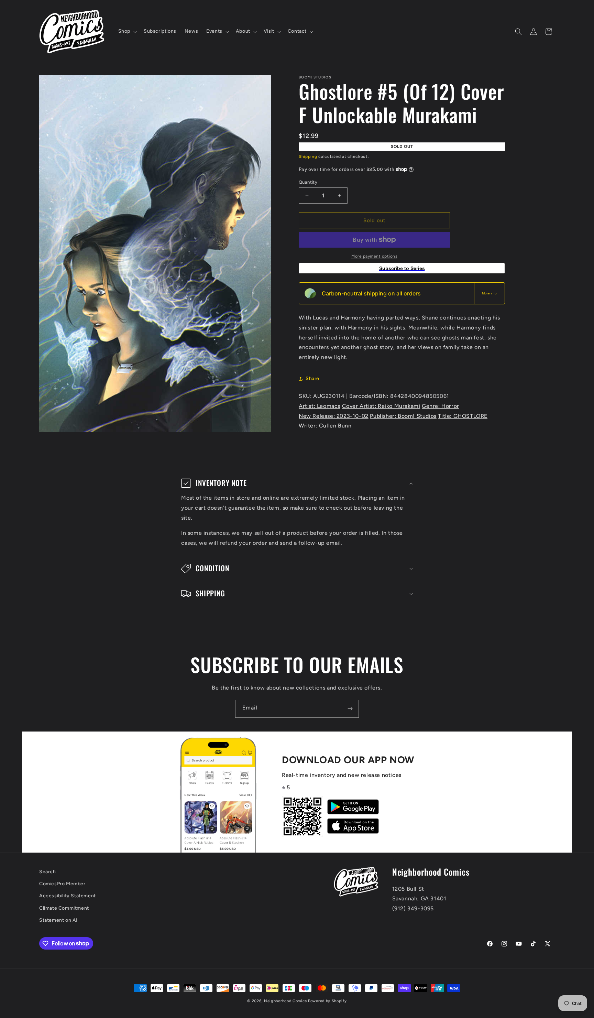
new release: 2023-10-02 (333, 416)
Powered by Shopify (327, 1001)
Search (47, 872)
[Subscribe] (350, 709)
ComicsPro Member (62, 884)
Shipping (308, 156)
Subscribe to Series (402, 268)
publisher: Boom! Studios (403, 416)
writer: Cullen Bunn (325, 425)
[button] (127, 31)
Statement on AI (58, 920)
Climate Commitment (64, 908)
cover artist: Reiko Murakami (381, 406)
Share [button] (312, 378)
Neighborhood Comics (285, 1001)
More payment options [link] (374, 256)
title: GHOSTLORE (462, 416)
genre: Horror (440, 406)
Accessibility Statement (67, 896)
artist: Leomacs (319, 406)
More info (489, 293)
